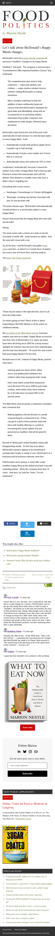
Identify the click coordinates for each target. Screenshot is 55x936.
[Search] (51, 3)
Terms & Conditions (21, 929)
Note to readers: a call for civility (41, 575)
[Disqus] (27, 625)
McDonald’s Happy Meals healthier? (23, 551)
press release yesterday (34, 58)
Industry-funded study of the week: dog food (24, 895)
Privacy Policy (7, 929)
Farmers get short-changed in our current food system (28, 922)
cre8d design (45, 933)
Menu (8, 3)
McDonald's (11, 587)
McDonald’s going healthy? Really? (23, 556)
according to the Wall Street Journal (22, 333)
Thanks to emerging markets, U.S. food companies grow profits (15, 577)
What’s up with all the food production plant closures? (27, 910)
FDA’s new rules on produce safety (20, 918)
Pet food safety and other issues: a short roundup (26, 906)
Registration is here (23, 819)
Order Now (27, 727)
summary (19, 258)
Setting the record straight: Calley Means (22, 914)
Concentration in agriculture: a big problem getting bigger (29, 884)
